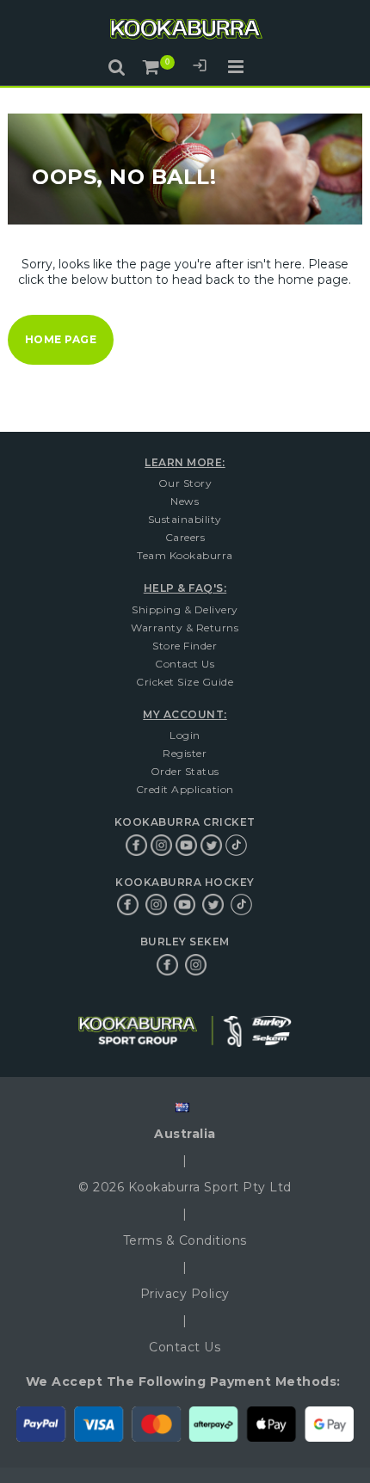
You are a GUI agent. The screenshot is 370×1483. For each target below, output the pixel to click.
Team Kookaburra (185, 555)
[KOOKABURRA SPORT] (185, 31)
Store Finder (184, 645)
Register (185, 753)
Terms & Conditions (185, 1240)
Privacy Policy (185, 1293)
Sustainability (185, 519)
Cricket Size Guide (184, 681)
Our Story (185, 483)
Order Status (185, 771)
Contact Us (184, 663)
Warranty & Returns (184, 627)
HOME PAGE (61, 339)
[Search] (117, 67)
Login (199, 67)
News (184, 501)
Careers (185, 537)
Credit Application (185, 789)
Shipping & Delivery (185, 609)
